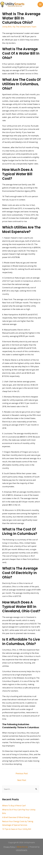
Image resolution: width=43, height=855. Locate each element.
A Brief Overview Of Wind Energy (16, 817)
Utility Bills (7, 26)
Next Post (21, 780)
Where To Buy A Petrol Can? (14, 805)
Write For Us (22, 847)
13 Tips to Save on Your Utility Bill (16, 829)
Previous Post (22, 773)
